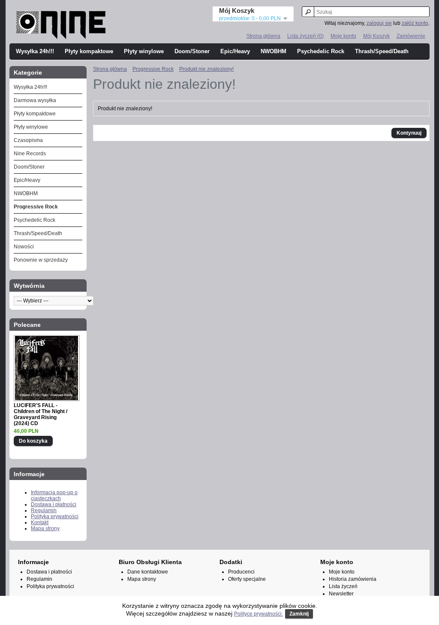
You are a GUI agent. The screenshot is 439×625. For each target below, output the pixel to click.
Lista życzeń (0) (305, 36)
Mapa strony (45, 528)
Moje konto (343, 36)
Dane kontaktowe (147, 572)
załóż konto (415, 23)
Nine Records (30, 154)
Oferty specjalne (247, 579)
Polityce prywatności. (258, 614)
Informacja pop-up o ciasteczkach (54, 495)
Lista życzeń (343, 586)
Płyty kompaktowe (89, 51)
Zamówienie (411, 36)
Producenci (241, 572)
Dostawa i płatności (53, 504)
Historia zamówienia (352, 579)
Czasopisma (28, 140)
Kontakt (39, 522)
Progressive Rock (36, 207)
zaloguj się (379, 23)
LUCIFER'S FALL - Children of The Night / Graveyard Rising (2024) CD (40, 414)
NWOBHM (273, 51)
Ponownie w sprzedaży (41, 260)
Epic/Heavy (235, 51)
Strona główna (263, 36)
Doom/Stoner (192, 51)
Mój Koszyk (376, 36)
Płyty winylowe (144, 51)
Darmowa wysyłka (35, 100)
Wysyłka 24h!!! (35, 51)
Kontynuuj (409, 133)
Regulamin (44, 510)
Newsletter (341, 594)
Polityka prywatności (54, 516)
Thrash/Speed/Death (382, 51)
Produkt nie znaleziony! (206, 69)
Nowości (24, 247)
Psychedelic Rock (320, 51)
